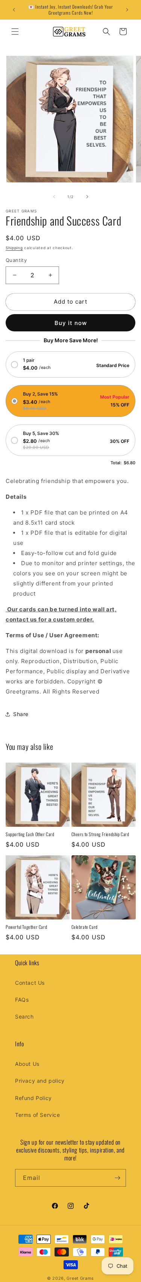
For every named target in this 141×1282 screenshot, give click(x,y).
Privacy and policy (40, 1080)
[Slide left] (54, 196)
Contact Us (30, 983)
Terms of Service (37, 1115)
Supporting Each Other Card (30, 834)
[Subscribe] (117, 1178)
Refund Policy (33, 1098)
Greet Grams (80, 1278)
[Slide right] (87, 196)
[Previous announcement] (14, 10)
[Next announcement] (127, 10)
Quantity (16, 260)
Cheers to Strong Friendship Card (100, 834)
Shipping (14, 247)
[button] (15, 31)
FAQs (22, 999)
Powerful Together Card (26, 927)
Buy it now (71, 323)
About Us (27, 1064)
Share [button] (21, 714)
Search (24, 1016)
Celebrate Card (84, 927)
